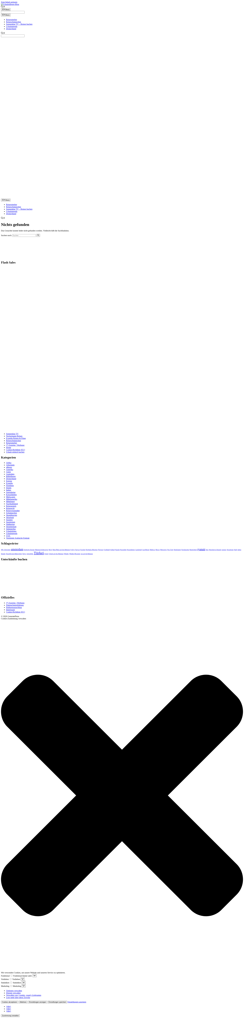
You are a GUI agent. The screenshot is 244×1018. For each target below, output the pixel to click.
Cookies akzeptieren (9, 1002)
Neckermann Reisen (14, 436)
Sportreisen (10, 522)
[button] (122, 796)
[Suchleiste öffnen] (3, 7)
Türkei (39, 553)
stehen (239, 549)
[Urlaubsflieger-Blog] (122, 197)
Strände (3, 553)
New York (170, 549)
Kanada (117, 549)
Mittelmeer (10, 501)
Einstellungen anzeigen (37, 1002)
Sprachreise (230, 549)
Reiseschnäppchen (13, 22)
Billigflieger (11, 476)
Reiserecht (10, 508)
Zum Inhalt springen (9, 2)
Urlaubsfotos (11, 531)
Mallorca (152, 549)
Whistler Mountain (74, 553)
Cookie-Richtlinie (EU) (15, 450)
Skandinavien (11, 515)
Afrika (8, 463)
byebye (72, 549)
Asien (8, 472)
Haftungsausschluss (14, 607)
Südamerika (11, 529)
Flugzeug (101, 549)
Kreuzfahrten (11, 495)
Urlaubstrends (11, 26)
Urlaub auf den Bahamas (56, 553)
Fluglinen (10, 485)
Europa (9, 481)
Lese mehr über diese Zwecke (18, 997)
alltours (9, 467)
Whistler (66, 553)
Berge (50, 549)
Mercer (158, 549)
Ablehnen (23, 1002)
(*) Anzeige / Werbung (15, 445)
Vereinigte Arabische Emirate (17, 538)
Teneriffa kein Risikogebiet (14, 553)
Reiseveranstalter (13, 511)
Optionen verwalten (14, 991)
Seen (207, 549)
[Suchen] (38, 235)
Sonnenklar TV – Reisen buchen (19, 24)
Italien (8, 490)
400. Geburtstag (5, 549)
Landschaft (138, 549)
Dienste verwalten (13, 993)
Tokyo (24, 553)
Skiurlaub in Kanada (215, 549)
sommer (224, 549)
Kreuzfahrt (123, 549)
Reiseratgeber (11, 20)
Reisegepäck (11, 506)
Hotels (8, 488)
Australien (10, 474)
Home (8, 447)
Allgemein (10, 465)
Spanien (9, 520)
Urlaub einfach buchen (15, 452)
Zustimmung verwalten (10, 1016)
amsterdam (17, 549)
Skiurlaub (10, 517)
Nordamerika (185, 549)
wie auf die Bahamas (87, 553)
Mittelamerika (11, 499)
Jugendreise (11, 492)
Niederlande (177, 549)
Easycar (77, 549)
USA (8, 536)
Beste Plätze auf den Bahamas (61, 549)
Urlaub (46, 553)
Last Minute (145, 549)
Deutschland (11, 29)
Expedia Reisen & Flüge (16, 438)
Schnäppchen (11, 513)
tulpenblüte (30, 553)
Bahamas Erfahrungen (41, 549)
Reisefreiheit (193, 549)
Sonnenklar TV (12, 434)
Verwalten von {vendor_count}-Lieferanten (23, 995)
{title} (8, 1006)
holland (112, 549)
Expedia (9, 483)
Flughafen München (92, 549)
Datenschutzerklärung (15, 605)
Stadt (235, 549)
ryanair (201, 549)
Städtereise (10, 524)
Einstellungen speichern (57, 1002)
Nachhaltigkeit (12, 504)
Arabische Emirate (29, 549)
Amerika (9, 469)
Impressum (10, 610)
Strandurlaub (11, 527)
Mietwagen (10, 497)
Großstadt (107, 549)
